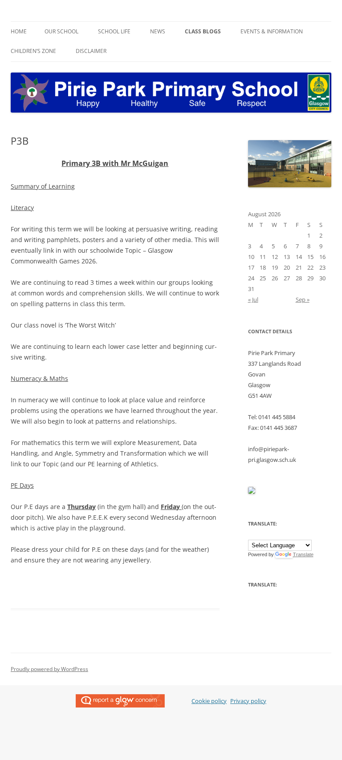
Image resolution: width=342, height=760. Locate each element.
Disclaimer (91, 51)
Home (19, 31)
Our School (61, 31)
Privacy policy (248, 701)
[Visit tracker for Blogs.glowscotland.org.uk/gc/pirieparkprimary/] (251, 492)
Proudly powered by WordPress (49, 669)
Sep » (302, 299)
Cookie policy (209, 701)
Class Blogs (203, 31)
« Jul (253, 299)
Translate (303, 554)
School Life (114, 31)
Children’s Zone (33, 51)
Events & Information (271, 31)
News (157, 31)
